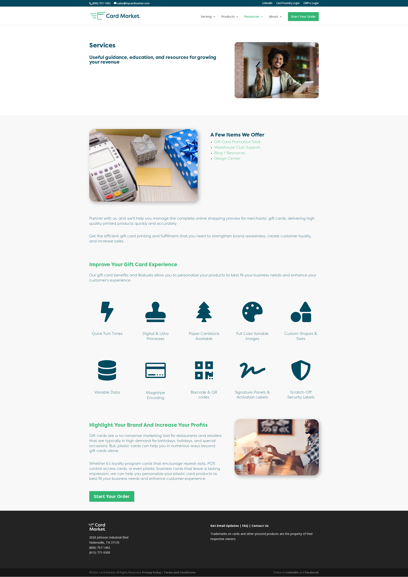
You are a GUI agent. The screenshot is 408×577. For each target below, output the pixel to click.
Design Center (227, 159)
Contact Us (260, 526)
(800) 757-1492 (99, 548)
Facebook (312, 572)
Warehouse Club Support (237, 147)
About (273, 16)
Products (228, 16)
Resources (251, 16)
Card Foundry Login (288, 3)
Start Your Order (303, 16)
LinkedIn (267, 3)
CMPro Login (311, 3)
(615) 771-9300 (99, 552)
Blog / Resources (229, 153)
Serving (206, 16)
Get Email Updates (224, 526)
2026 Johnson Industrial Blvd (108, 537)
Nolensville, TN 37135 (104, 542)
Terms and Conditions (180, 572)
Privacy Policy (151, 572)
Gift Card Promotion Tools (237, 142)
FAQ (245, 526)
